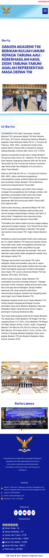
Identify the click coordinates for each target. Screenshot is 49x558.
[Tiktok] (33, 512)
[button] (3, 371)
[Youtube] (25, 512)
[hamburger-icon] (45, 11)
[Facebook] (16, 512)
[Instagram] (29, 512)
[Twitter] (20, 512)
